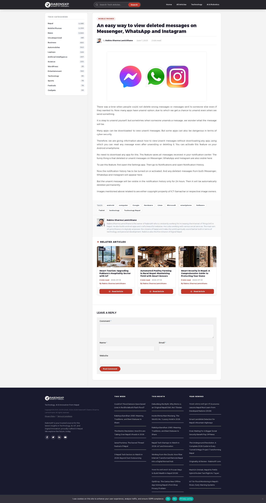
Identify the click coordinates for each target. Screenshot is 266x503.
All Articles (181, 4)
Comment (105, 321)
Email (162, 342)
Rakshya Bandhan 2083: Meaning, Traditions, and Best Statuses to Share (129, 419)
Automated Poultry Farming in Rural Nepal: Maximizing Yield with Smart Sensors (155, 273)
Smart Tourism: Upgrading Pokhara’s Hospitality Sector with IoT (115, 273)
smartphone (186, 205)
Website (104, 355)
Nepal (50, 23)
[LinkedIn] (59, 437)
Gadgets (52, 90)
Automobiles (54, 47)
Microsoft (171, 205)
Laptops (51, 52)
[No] (262, 498)
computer (123, 205)
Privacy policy (186, 499)
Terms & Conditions (64, 416)
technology (114, 210)
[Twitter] (53, 437)
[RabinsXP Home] (57, 4)
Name (103, 342)
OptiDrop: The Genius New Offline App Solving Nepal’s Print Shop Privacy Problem (166, 484)
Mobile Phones (55, 28)
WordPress (53, 66)
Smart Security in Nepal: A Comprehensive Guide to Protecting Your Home (195, 273)
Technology (196, 4)
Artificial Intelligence (57, 57)
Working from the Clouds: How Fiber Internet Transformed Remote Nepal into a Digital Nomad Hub (167, 457)
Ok (168, 499)
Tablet (102, 210)
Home (169, 4)
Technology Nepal (132, 210)
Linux (160, 205)
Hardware (148, 205)
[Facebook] (47, 437)
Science (51, 62)
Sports (51, 81)
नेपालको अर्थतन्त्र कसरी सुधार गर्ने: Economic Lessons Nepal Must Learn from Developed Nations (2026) (204, 407)
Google (136, 205)
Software (200, 205)
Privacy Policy (50, 416)
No (174, 499)
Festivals (52, 86)
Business (52, 43)
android (110, 205)
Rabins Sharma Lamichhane (119, 40)
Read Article (117, 291)
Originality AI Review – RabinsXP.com (205, 461)
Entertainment (55, 71)
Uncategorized (55, 38)
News (50, 33)
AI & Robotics (213, 4)
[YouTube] (65, 437)
